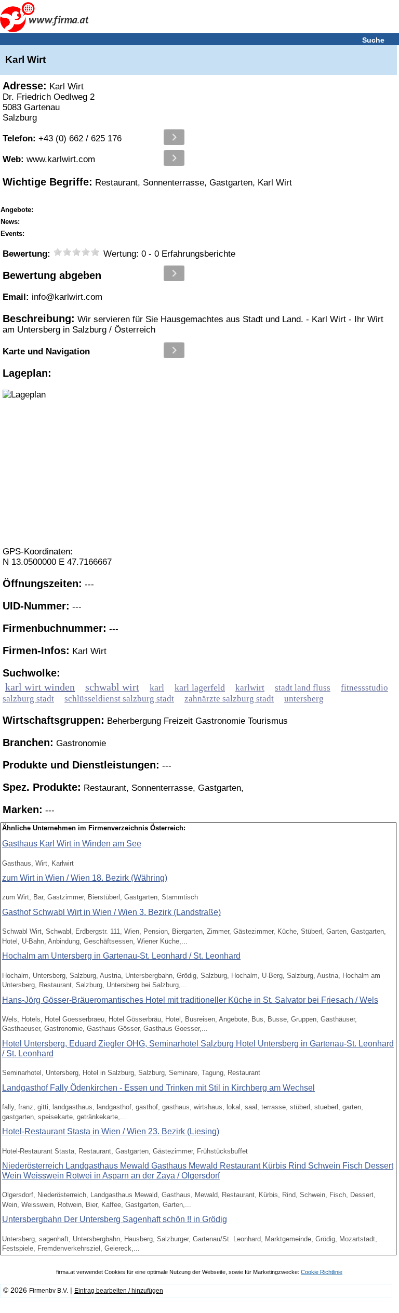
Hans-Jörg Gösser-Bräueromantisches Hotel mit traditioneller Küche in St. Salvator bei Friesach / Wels (190, 1000)
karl (157, 687)
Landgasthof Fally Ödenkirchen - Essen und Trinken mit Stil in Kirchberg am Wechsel (158, 1087)
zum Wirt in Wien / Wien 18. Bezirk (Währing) (84, 877)
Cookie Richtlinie (321, 1272)
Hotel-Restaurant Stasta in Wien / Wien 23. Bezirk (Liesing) (110, 1131)
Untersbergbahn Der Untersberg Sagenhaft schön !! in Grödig (114, 1219)
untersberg (304, 699)
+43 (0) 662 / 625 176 (62, 138)
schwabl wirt (112, 687)
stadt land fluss (302, 688)
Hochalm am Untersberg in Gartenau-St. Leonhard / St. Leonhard (121, 955)
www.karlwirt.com (49, 159)
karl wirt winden (40, 687)
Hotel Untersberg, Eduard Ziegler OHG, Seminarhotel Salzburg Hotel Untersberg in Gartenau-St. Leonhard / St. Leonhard (198, 1048)
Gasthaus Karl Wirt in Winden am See (71, 843)
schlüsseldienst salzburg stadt (119, 699)
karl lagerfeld (200, 687)
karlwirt (249, 688)
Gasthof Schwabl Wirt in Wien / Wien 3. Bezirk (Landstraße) (111, 912)
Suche (373, 40)
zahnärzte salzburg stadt (229, 699)
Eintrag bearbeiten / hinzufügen (118, 1290)
